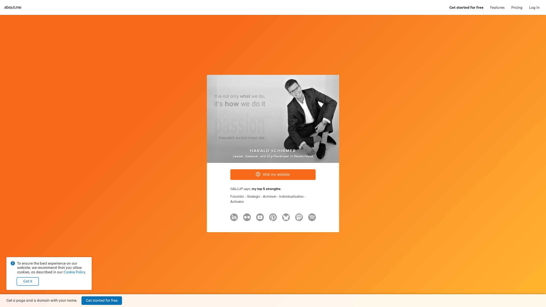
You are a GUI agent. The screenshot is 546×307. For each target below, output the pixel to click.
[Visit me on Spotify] (312, 219)
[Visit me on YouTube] (260, 219)
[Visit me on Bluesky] (286, 219)
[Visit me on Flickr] (247, 219)
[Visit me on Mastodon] (299, 219)
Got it (27, 281)
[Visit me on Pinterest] (273, 219)
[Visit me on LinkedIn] (234, 219)
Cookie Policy (74, 272)
